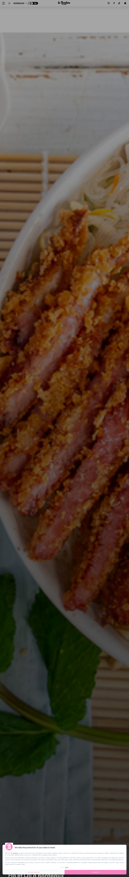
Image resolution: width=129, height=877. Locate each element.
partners (15, 853)
